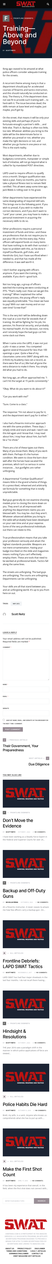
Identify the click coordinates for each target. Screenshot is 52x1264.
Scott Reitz (10, 50)
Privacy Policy (24, 1248)
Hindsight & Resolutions (14, 1033)
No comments (40, 832)
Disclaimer (40, 1248)
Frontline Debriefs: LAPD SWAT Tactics (22, 963)
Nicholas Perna (12, 902)
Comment (7, 647)
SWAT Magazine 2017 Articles (26, 1256)
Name (5, 684)
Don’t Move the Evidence (18, 823)
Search (41, 1201)
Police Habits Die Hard (25, 1104)
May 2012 (16, 603)
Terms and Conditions (16, 1251)
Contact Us (37, 1253)
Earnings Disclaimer (18, 1253)
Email (5, 696)
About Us (9, 1248)
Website (6, 708)
